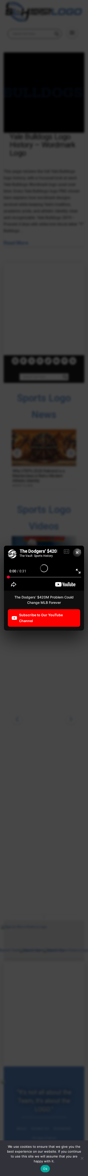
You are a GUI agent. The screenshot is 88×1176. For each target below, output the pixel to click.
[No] (81, 1158)
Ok (45, 1169)
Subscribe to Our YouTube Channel (41, 618)
